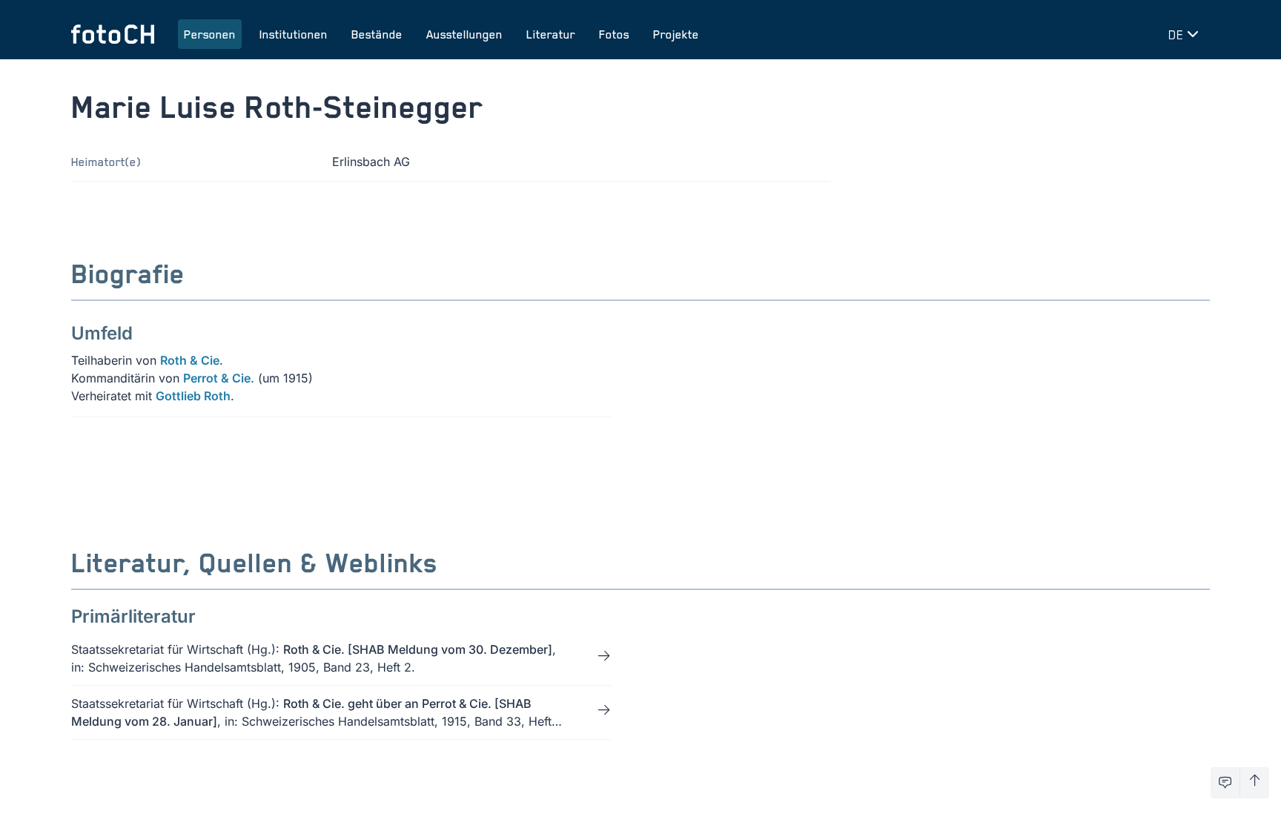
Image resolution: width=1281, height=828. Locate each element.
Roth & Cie (189, 360)
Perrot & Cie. (218, 378)
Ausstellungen (464, 34)
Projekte (676, 34)
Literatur (550, 34)
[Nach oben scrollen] (1254, 782)
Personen (210, 34)
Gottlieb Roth (193, 395)
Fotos (614, 34)
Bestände (377, 34)
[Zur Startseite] (112, 34)
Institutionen (293, 34)
